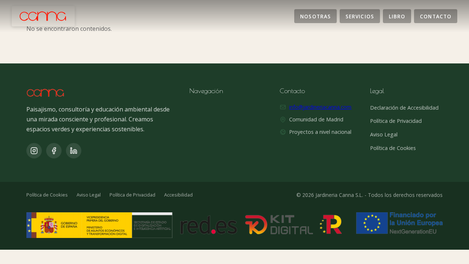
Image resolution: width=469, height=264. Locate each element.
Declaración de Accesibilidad (404, 107)
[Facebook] (54, 150)
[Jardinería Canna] (43, 16)
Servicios (360, 15)
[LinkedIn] (73, 150)
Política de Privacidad (396, 120)
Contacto (435, 15)
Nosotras (315, 15)
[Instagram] (34, 150)
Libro (397, 15)
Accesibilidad (178, 194)
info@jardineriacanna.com (320, 106)
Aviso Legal (384, 134)
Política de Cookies (393, 147)
